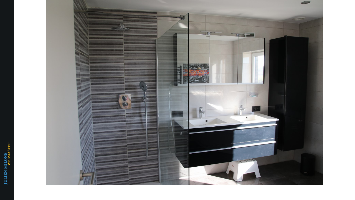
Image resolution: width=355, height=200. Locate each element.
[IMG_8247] (184, 92)
